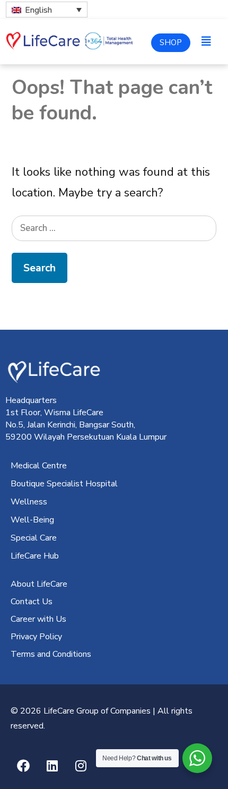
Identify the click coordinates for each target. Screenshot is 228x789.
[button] (207, 41)
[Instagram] (80, 765)
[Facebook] (23, 765)
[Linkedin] (52, 765)
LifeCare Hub (35, 556)
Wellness (29, 502)
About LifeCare (39, 584)
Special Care (34, 538)
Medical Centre (39, 465)
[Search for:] (114, 227)
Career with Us (38, 619)
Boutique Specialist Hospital (64, 484)
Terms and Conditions (51, 654)
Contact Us (31, 601)
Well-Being (32, 520)
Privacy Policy (36, 636)
